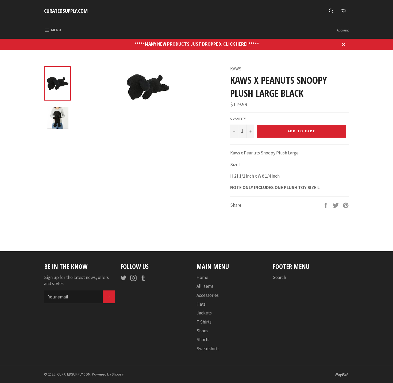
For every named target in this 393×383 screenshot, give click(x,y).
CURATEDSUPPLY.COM (66, 10)
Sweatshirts (207, 349)
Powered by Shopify (108, 374)
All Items (205, 286)
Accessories (207, 295)
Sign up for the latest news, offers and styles (76, 280)
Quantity (238, 119)
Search (279, 277)
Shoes (202, 331)
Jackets (204, 313)
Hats (201, 304)
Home (202, 277)
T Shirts (203, 322)
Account (343, 30)
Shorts (202, 339)
